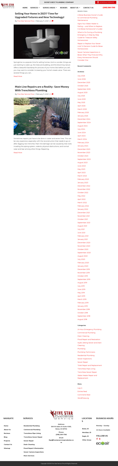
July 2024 (81, 129)
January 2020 (83, 266)
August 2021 (82, 226)
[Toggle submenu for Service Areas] (56, 8)
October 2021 (83, 219)
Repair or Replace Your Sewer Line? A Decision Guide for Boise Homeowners (90, 46)
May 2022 (81, 196)
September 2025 (84, 89)
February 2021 (83, 236)
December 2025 (84, 82)
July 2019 (81, 286)
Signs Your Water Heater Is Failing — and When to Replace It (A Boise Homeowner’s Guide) (90, 26)
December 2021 (84, 213)
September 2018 (84, 316)
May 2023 (81, 169)
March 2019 (82, 299)
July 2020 (81, 259)
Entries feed (82, 391)
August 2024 (83, 126)
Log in (80, 388)
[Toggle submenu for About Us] (80, 8)
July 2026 (81, 76)
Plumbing (81, 349)
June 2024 (82, 133)
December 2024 (84, 119)
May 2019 (81, 293)
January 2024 (83, 146)
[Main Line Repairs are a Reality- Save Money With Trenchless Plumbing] (42, 116)
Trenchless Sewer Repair (87, 372)
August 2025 (82, 92)
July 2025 (81, 96)
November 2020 (84, 246)
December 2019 (84, 269)
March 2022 (82, 203)
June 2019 (81, 289)
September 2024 (84, 122)
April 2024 (82, 136)
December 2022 (84, 186)
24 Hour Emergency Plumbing (89, 329)
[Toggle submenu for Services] (39, 8)
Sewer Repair (83, 362)
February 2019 (83, 303)
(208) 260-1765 (109, 7)
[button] (97, 439)
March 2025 (82, 109)
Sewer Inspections (85, 359)
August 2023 (83, 163)
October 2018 (83, 313)
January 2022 (83, 209)
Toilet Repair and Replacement (90, 365)
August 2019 (82, 283)
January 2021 (83, 239)
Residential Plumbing (86, 355)
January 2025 (83, 116)
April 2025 (81, 106)
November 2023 (84, 152)
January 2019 (83, 306)
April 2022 (82, 199)
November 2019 (84, 273)
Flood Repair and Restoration (89, 339)
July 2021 (81, 229)
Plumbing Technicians (86, 352)
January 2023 (83, 183)
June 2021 (81, 233)
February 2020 (83, 263)
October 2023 (83, 156)
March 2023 (82, 176)
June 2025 (82, 99)
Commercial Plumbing (86, 333)
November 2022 (84, 189)
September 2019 (84, 279)
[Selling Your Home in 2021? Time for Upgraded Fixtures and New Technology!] (42, 42)
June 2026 (82, 79)
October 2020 (83, 249)
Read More (18, 76)
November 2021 (84, 216)
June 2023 (82, 166)
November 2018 (84, 309)
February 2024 (83, 143)
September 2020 (84, 253)
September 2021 (84, 223)
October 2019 (83, 276)
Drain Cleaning (83, 336)
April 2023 (82, 173)
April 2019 (81, 296)
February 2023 (83, 179)
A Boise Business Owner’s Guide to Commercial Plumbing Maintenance (90, 17)
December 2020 (84, 243)
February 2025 (83, 112)
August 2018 (82, 319)
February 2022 (83, 206)
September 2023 (84, 159)
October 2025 (83, 86)
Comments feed (84, 395)
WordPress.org (83, 398)
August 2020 (83, 256)
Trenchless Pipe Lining (86, 369)
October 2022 (83, 193)
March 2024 (82, 139)
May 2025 (81, 102)
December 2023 (84, 149)
